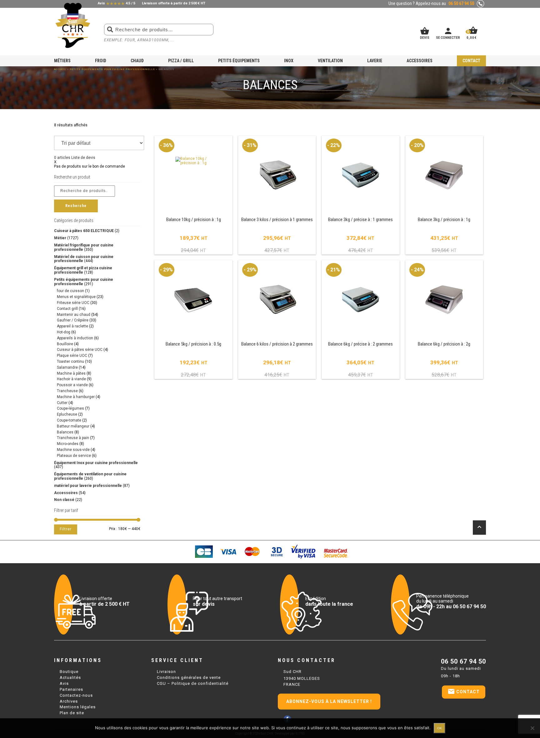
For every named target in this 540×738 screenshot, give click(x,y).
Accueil (60, 69)
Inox (288, 60)
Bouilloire (65, 344)
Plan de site (72, 712)
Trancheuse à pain (73, 438)
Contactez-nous (76, 695)
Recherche (76, 206)
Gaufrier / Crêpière (72, 320)
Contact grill (67, 308)
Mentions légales (78, 707)
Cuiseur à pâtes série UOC (79, 349)
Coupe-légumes (70, 408)
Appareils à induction (75, 338)
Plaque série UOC (72, 355)
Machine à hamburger (76, 397)
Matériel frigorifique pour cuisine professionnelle (83, 247)
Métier (60, 238)
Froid (100, 60)
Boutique (69, 671)
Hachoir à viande (71, 379)
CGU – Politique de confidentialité (192, 683)
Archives (69, 701)
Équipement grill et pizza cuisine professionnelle (83, 270)
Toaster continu (70, 361)
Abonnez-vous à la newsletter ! (329, 701)
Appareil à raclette (72, 326)
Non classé (64, 500)
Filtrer (66, 529)
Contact (471, 60)
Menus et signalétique (76, 297)
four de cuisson (70, 291)
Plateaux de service (74, 455)
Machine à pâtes (71, 373)
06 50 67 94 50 (463, 661)
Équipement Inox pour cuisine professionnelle (96, 463)
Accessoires (419, 60)
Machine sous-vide (73, 449)
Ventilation (330, 60)
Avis (64, 683)
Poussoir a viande (72, 385)
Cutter (62, 403)
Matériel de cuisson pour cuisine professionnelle (83, 259)
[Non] (532, 728)
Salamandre (67, 367)
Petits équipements (239, 60)
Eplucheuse (67, 414)
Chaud (137, 60)
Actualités (70, 677)
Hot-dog (63, 332)
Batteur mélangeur (73, 426)
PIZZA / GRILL (181, 60)
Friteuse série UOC (73, 303)
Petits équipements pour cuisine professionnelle (112, 69)
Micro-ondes (67, 444)
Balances (65, 432)
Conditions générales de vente (189, 677)
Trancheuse (67, 391)
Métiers (62, 60)
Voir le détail (193, 195)
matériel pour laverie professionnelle (88, 485)
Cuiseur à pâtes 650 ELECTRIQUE (84, 231)
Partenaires (71, 689)
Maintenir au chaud (73, 314)
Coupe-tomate (69, 420)
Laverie (374, 60)
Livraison (166, 671)
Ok (439, 728)
